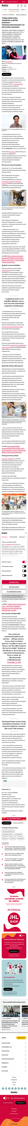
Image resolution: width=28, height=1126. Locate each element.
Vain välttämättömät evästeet (14, 591)
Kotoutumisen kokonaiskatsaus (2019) (12, 327)
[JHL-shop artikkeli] (14, 910)
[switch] (24, 566)
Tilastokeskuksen (18, 84)
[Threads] (15, 1088)
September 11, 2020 (14, 662)
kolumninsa (12, 151)
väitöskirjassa (5, 270)
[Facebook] (9, 1088)
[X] (22, 1088)
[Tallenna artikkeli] (19, 1018)
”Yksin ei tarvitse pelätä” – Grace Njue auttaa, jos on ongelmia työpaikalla (14, 859)
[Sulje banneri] (25, 533)
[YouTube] (6, 1088)
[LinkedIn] (25, 1088)
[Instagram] (12, 1088)
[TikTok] (3, 1088)
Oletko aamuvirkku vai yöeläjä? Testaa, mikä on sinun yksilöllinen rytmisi (14, 854)
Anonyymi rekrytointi (8, 459)
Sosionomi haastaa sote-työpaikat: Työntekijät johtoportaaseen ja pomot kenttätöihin (14, 874)
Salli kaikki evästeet (14, 582)
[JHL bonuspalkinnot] (14, 818)
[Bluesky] (19, 1088)
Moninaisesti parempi (8, 181)
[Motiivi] (5, 5)
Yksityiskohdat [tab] (13, 537)
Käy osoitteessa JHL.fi (10, 993)
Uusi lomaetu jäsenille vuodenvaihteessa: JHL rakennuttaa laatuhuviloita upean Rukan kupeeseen (15, 880)
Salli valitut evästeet (14, 586)
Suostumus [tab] (4, 537)
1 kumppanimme (9, 544)
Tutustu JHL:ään (14, 955)
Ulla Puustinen (8, 61)
